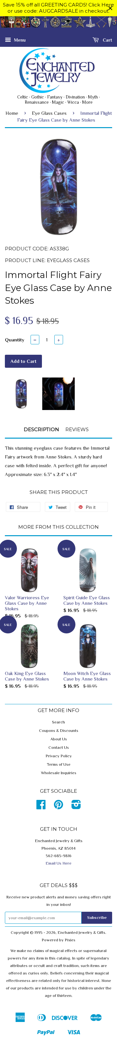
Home (12, 113)
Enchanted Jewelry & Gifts (81, 932)
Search (58, 722)
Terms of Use (59, 764)
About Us (58, 739)
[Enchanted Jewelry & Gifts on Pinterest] (58, 807)
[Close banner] (110, 8)
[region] (58, 8)
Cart (106, 39)
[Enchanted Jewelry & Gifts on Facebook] (41, 807)
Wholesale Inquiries (58, 773)
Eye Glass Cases (49, 113)
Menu (19, 39)
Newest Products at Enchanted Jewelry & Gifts (58, 25)
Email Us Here (59, 863)
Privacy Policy (59, 756)
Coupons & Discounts (58, 730)
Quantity (14, 339)
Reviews (77, 429)
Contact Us (58, 747)
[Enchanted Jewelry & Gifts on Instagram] (76, 807)
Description (41, 429)
